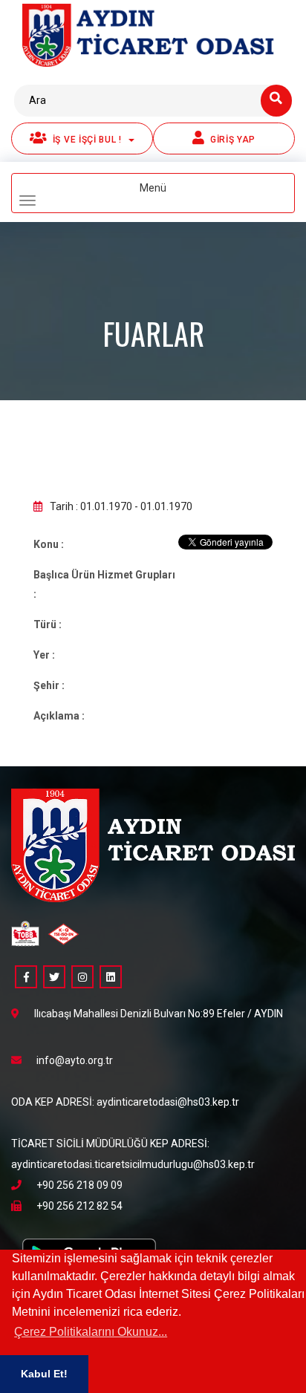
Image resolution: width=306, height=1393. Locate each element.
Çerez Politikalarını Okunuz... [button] (90, 1331)
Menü (177, 194)
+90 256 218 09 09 (79, 1185)
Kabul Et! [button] (44, 1374)
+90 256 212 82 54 (79, 1206)
